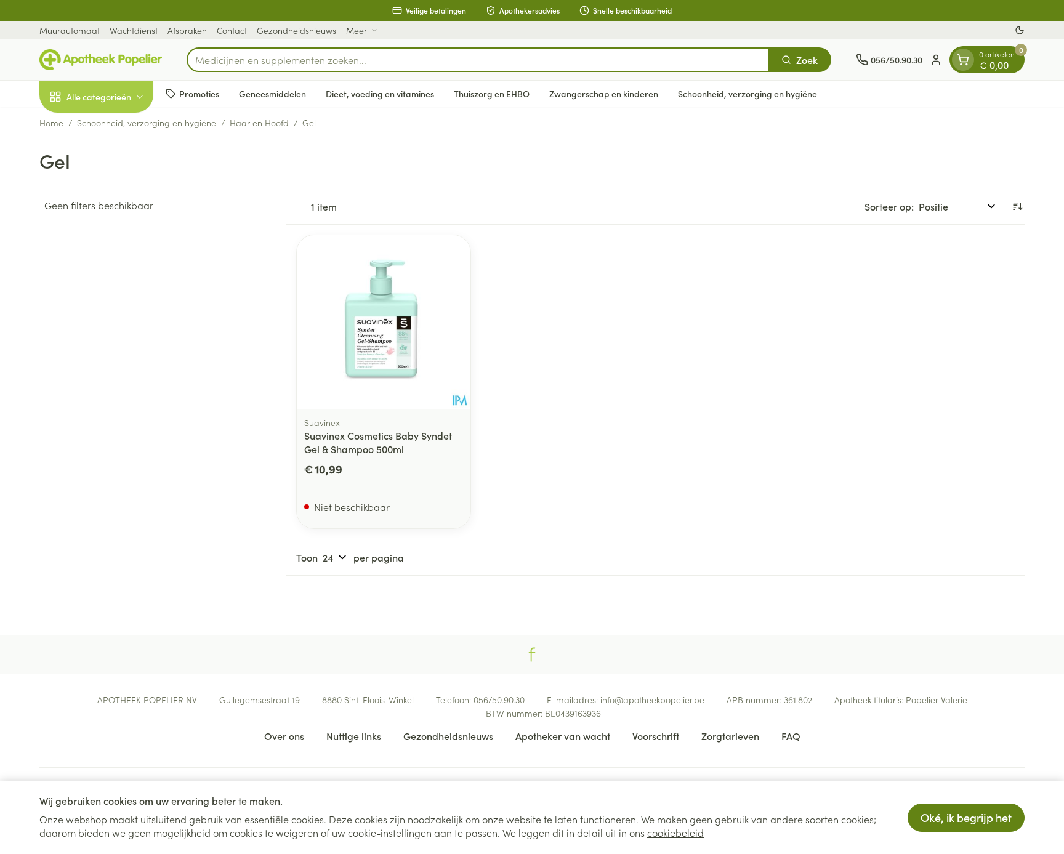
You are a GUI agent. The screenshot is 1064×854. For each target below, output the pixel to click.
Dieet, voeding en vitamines (380, 93)
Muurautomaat (69, 30)
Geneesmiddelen (272, 93)
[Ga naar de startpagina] (100, 59)
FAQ (790, 736)
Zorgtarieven (730, 736)
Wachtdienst (134, 30)
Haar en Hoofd (259, 122)
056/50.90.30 (499, 699)
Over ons (284, 736)
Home (51, 122)
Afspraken (187, 30)
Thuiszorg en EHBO (492, 93)
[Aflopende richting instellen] (1017, 206)
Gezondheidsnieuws (296, 30)
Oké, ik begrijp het (966, 817)
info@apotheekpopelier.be (652, 699)
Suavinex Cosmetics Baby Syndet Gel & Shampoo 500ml (378, 442)
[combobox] (478, 59)
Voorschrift (655, 736)
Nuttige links (353, 736)
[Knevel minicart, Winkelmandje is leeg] (963, 60)
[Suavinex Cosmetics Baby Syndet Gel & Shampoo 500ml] (383, 322)
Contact (232, 30)
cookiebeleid (675, 832)
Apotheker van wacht (562, 736)
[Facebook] (532, 654)
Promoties (199, 93)
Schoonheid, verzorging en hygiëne (747, 93)
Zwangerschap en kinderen (603, 93)
